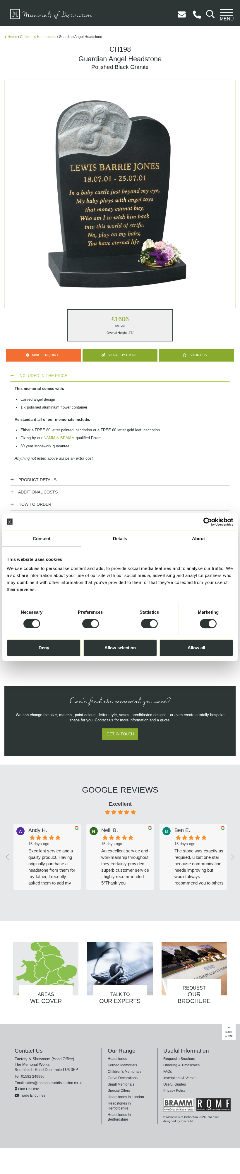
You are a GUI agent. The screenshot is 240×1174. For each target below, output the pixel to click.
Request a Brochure (177, 1059)
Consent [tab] (41, 538)
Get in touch (120, 734)
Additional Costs (35, 493)
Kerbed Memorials (121, 1065)
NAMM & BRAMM (56, 438)
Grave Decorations (121, 1078)
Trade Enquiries (31, 1096)
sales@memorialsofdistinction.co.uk (52, 1083)
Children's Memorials (124, 1072)
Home (12, 37)
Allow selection (120, 647)
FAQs (167, 1072)
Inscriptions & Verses (179, 1078)
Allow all (196, 647)
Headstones (117, 1059)
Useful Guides (173, 1085)
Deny (44, 647)
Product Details (34, 480)
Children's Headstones (36, 37)
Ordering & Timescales (180, 1065)
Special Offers (118, 1091)
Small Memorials (120, 1085)
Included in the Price (39, 376)
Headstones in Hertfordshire (129, 1104)
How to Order (31, 505)
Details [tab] (120, 538)
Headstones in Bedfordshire (129, 1110)
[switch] (90, 623)
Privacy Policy (173, 1091)
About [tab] (198, 538)
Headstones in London (125, 1097)
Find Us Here (27, 1089)
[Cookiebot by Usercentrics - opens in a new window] (207, 521)
